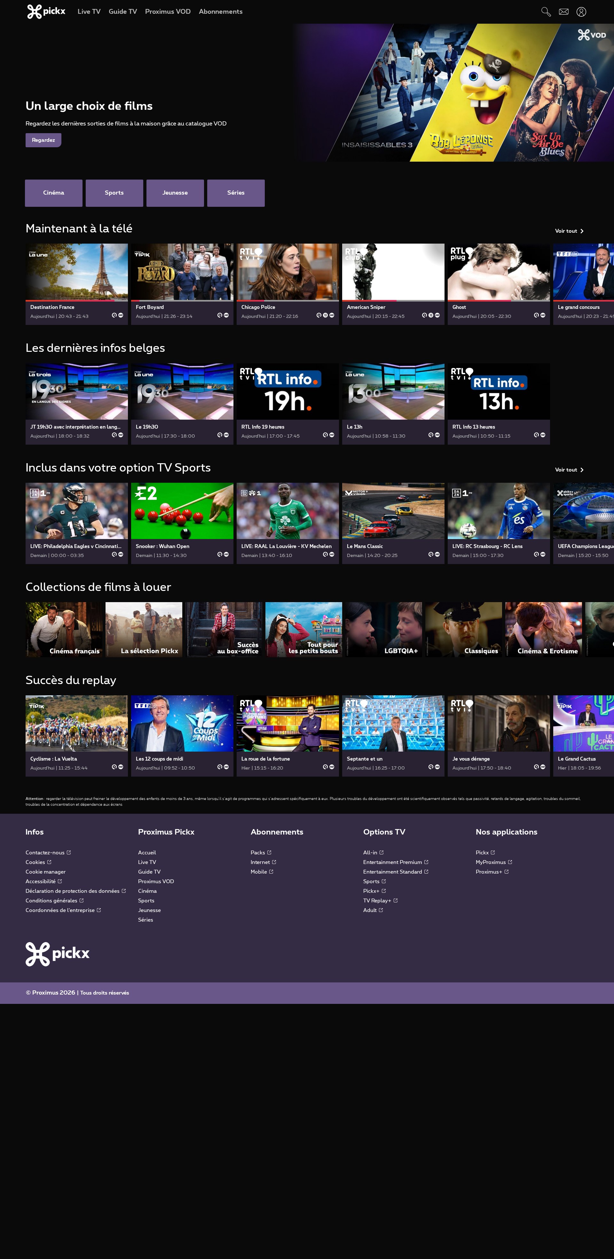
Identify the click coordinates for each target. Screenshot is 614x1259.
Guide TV (149, 872)
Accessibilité (41, 881)
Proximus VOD (156, 881)
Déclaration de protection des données (73, 891)
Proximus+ (490, 872)
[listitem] (64, 629)
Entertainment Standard (393, 872)
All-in (371, 852)
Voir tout (566, 231)
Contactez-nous (46, 852)
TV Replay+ (378, 900)
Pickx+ (372, 891)
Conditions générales (52, 900)
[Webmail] (563, 11)
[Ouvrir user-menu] (581, 11)
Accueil (147, 852)
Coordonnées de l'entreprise (61, 910)
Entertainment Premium (393, 862)
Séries (145, 920)
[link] (77, 284)
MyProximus (491, 862)
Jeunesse (149, 910)
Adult (370, 910)
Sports (146, 900)
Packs (258, 852)
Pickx (483, 852)
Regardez (43, 140)
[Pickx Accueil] (58, 953)
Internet (261, 862)
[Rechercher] (546, 11)
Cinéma (147, 891)
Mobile (259, 872)
